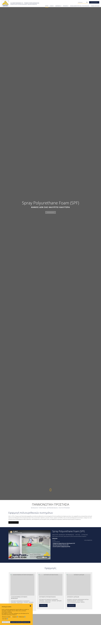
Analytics (15, 616)
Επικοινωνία (94, 2)
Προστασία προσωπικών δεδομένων (9, 614)
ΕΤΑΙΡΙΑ (51, 5)
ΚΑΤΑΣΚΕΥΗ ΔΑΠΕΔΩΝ (73, 597)
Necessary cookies (6, 616)
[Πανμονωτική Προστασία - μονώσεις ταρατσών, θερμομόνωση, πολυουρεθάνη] (5, 3)
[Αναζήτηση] (87, 2)
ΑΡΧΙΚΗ (46, 5)
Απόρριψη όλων (5, 622)
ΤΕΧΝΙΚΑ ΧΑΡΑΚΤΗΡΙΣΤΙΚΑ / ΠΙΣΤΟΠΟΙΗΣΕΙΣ (79, 5)
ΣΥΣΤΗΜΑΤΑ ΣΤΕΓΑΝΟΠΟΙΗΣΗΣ (47, 597)
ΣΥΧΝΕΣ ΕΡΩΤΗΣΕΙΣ (95, 5)
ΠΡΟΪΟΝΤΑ (65, 5)
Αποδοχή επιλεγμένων (16, 622)
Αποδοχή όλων (26, 622)
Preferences (21, 616)
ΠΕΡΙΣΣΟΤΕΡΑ (50, 212)
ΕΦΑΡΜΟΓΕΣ (58, 5)
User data (4, 618)
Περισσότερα (13, 522)
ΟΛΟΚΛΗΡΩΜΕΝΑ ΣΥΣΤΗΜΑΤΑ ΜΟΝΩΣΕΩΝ (19, 597)
